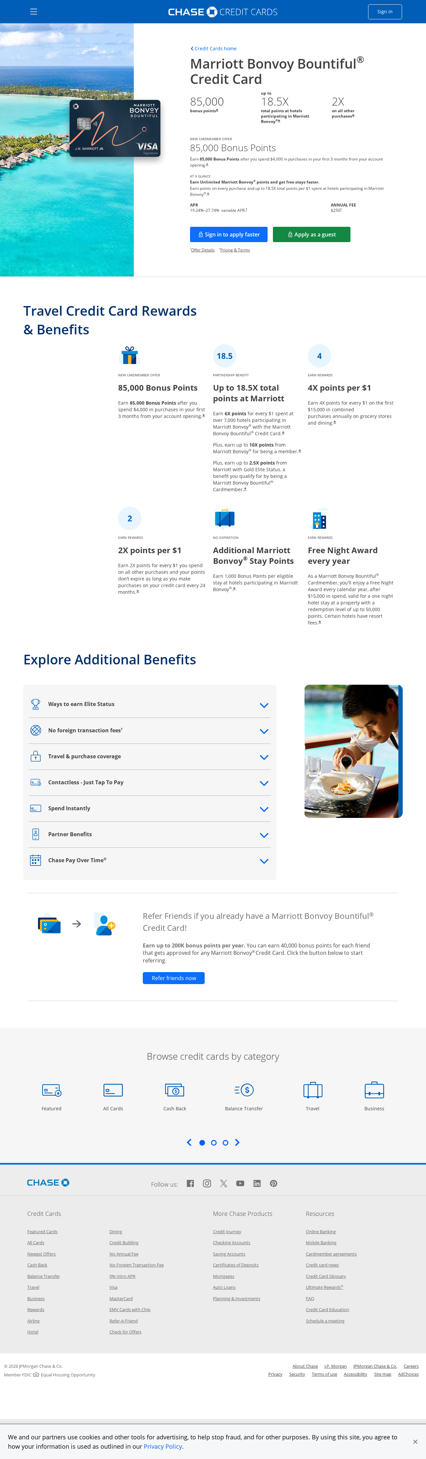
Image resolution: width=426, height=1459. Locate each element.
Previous (189, 1142)
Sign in (389, 11)
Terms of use (324, 1374)
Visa (113, 1287)
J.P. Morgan (335, 1366)
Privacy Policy (163, 1446)
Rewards (35, 1309)
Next (237, 1142)
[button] (415, 1441)
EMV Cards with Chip (129, 1309)
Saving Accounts (229, 1254)
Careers (411, 1366)
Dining (115, 1232)
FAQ (310, 1298)
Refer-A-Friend (123, 1321)
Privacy (275, 1374)
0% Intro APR (122, 1276)
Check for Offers (125, 1332)
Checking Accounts (231, 1243)
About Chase (305, 1366)
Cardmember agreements (331, 1254)
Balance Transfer (244, 1108)
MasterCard (121, 1298)
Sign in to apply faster (236, 236)
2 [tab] (213, 1142)
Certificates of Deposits (236, 1265)
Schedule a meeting (325, 1321)
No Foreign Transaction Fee (136, 1265)
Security (297, 1374)
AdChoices (408, 1374)
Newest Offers (41, 1254)
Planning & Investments (236, 1298)
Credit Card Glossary (326, 1276)
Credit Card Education (327, 1309)
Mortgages (223, 1276)
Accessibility (355, 1374)
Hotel (32, 1332)
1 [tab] (202, 1142)
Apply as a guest (322, 236)
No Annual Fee (123, 1254)
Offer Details (203, 250)
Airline (33, 1321)
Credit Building (123, 1243)
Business (375, 1108)
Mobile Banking (321, 1243)
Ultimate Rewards (324, 1287)
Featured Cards (42, 1232)
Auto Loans (224, 1287)
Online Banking (321, 1232)
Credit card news (322, 1265)
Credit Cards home (216, 49)
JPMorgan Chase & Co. (375, 1366)
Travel (315, 1108)
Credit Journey (227, 1232)
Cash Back (174, 1108)
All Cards (114, 1108)
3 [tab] (225, 1142)
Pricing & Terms (235, 250)
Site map (382, 1374)
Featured (52, 1108)
